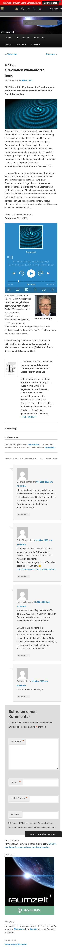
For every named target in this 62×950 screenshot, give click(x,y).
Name (16, 782)
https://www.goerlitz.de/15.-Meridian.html (36, 569)
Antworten (23, 514)
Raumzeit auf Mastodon (16, 944)
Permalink (50, 447)
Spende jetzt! (50, 2)
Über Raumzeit (22, 37)
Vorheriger (11, 54)
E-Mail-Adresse (19, 798)
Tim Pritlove (33, 444)
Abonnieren (39, 37)
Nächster (51, 54)
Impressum (36, 44)
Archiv (8, 44)
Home (8, 37)
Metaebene (19, 928)
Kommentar (17, 741)
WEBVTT (32, 416)
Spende (33, 928)
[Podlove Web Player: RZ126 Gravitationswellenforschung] (31, 258)
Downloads (21, 44)
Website (15, 814)
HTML (23, 416)
